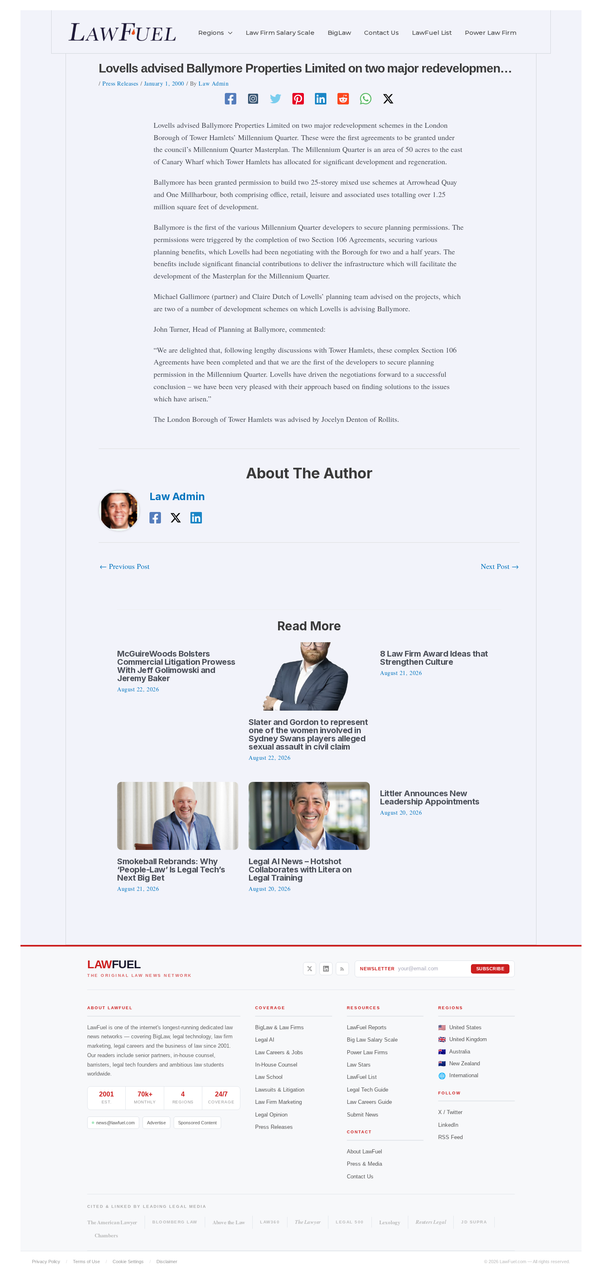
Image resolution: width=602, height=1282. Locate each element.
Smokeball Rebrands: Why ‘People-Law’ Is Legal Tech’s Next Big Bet (171, 869)
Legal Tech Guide (367, 1090)
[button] (228, 33)
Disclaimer (166, 1261)
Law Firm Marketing (278, 1102)
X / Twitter (450, 1112)
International (458, 1075)
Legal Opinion (271, 1115)
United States (460, 1027)
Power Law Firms (367, 1052)
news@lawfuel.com (115, 1122)
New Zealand (459, 1063)
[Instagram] (253, 98)
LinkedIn (448, 1125)
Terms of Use (86, 1261)
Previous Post (124, 566)
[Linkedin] (320, 98)
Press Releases (120, 83)
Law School (269, 1077)
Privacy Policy (46, 1261)
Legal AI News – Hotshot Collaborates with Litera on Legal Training (300, 869)
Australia (454, 1051)
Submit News (362, 1115)
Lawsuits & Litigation (279, 1090)
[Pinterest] (298, 98)
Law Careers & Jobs (279, 1052)
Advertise (156, 1122)
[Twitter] (275, 98)
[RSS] (342, 968)
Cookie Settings (128, 1261)
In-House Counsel (276, 1065)
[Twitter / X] (388, 98)
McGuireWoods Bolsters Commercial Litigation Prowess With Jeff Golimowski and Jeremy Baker (176, 666)
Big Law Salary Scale (372, 1040)
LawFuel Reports (367, 1027)
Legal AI (264, 1040)
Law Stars (359, 1065)
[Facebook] (230, 98)
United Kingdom (462, 1039)
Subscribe (490, 968)
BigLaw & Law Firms (279, 1027)
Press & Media (364, 1164)
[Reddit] (343, 98)
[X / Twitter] (309, 968)
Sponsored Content (197, 1122)
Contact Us (360, 1176)
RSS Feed (450, 1137)
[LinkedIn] (326, 968)
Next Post (500, 566)
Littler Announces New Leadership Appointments (430, 797)
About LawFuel (364, 1151)
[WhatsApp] (365, 98)
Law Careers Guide (369, 1102)
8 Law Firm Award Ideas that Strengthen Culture (434, 658)
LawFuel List (362, 1077)
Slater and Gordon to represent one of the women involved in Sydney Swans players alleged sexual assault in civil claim (308, 734)
